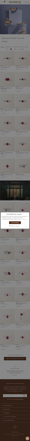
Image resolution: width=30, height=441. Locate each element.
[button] (15, 226)
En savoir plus (23, 219)
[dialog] (15, 220)
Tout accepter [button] (15, 222)
